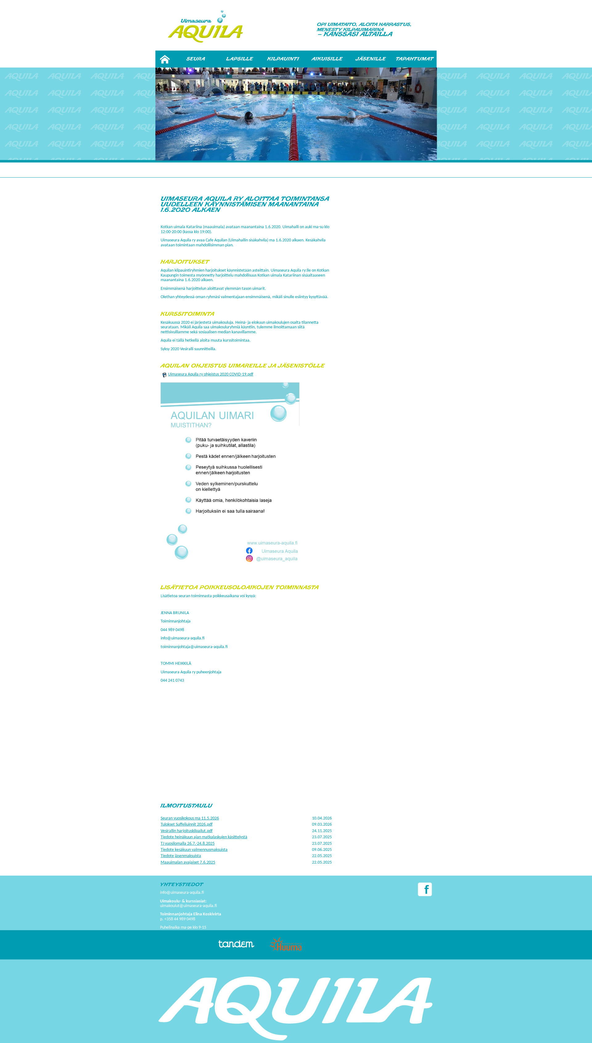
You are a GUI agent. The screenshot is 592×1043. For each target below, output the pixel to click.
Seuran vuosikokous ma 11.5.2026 (190, 818)
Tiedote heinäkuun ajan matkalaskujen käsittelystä (204, 837)
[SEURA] (196, 59)
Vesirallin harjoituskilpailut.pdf (186, 831)
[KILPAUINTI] (283, 59)
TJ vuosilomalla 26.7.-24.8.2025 (188, 843)
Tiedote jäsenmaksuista (181, 856)
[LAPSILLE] (239, 59)
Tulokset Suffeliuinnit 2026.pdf (186, 824)
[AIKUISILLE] (327, 59)
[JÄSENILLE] (371, 59)
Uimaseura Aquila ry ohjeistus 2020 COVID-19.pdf (210, 374)
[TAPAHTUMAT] (415, 59)
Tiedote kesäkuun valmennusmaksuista (194, 850)
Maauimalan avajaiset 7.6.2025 (188, 862)
